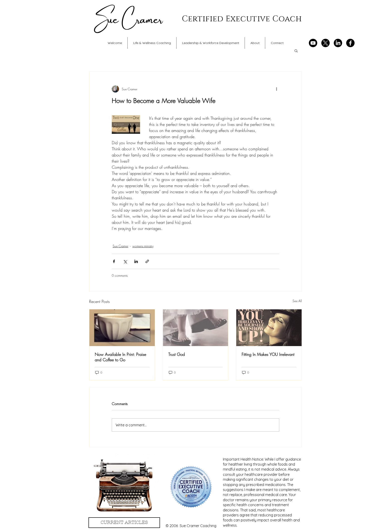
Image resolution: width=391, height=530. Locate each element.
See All (297, 301)
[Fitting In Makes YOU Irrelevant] (269, 327)
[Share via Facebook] (114, 261)
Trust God (176, 354)
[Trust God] (195, 327)
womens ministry (142, 246)
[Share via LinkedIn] (136, 261)
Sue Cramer (120, 246)
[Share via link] (147, 261)
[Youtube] (313, 43)
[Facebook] (350, 43)
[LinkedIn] (338, 43)
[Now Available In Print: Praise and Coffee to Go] (122, 327)
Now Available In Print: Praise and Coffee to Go (120, 357)
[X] (325, 43)
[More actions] (276, 89)
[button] (296, 50)
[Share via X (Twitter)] (125, 261)
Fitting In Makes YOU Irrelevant (268, 354)
